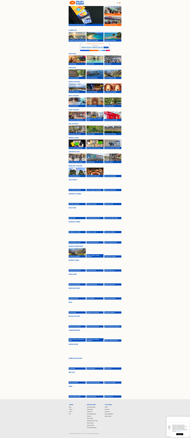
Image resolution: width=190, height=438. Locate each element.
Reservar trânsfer (90, 418)
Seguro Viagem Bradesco (91, 413)
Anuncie (106, 407)
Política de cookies (108, 416)
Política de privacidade (109, 413)
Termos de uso (107, 411)
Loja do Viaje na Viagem (91, 407)
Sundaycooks (96, 433)
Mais (70, 413)
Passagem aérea (90, 409)
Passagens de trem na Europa (92, 420)
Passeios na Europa (90, 425)
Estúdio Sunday (90, 433)
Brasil (70, 407)
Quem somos (107, 409)
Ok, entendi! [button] (180, 434)
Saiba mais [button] (179, 431)
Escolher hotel (89, 411)
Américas (70, 409)
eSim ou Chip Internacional (91, 427)
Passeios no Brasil (90, 423)
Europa (70, 411)
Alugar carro (89, 416)
